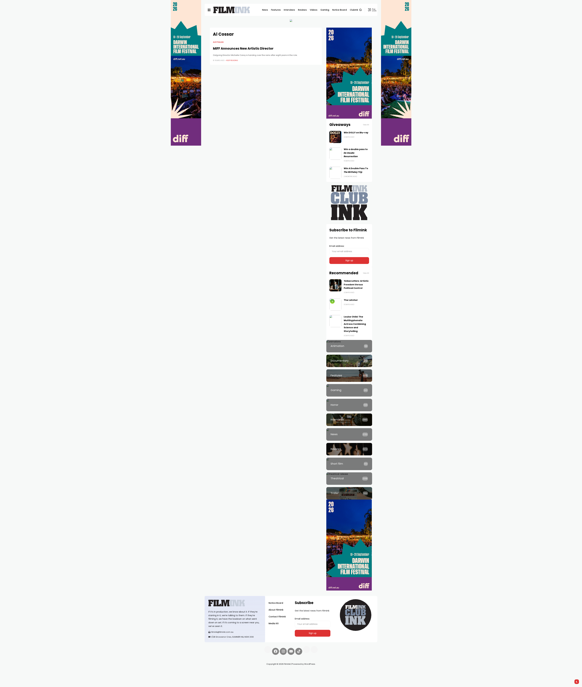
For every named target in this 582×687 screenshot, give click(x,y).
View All (366, 125)
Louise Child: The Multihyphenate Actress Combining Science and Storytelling (355, 324)
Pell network (229, 671)
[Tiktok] (298, 651)
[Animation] (349, 346)
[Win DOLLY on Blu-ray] (335, 137)
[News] (349, 434)
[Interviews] (349, 420)
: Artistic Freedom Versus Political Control (356, 284)
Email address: (336, 246)
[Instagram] (283, 651)
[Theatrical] (349, 478)
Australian (218, 42)
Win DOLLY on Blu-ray (356, 132)
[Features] (349, 375)
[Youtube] (291, 651)
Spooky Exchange (245, 671)
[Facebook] (275, 651)
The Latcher (351, 300)
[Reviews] (349, 449)
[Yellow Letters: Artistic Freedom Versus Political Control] (335, 285)
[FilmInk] (231, 10)
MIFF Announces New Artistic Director (243, 48)
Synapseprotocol (213, 671)
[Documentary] (349, 361)
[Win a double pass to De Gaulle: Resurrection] (335, 154)
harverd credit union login (236, 674)
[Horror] (349, 405)
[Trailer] (349, 493)
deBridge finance (214, 674)
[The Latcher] (335, 304)
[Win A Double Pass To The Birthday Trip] (335, 173)
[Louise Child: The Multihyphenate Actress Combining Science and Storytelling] (335, 321)
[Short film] (349, 464)
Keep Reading (232, 60)
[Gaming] (349, 390)
